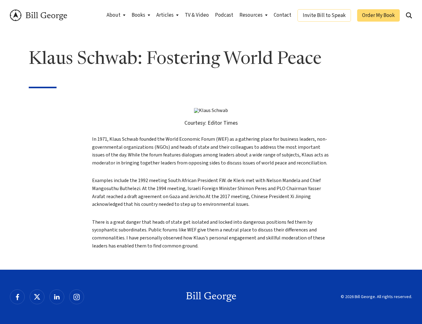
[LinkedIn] (56, 296)
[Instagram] (76, 296)
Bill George (38, 15)
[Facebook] (17, 296)
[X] (37, 296)
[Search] (409, 15)
